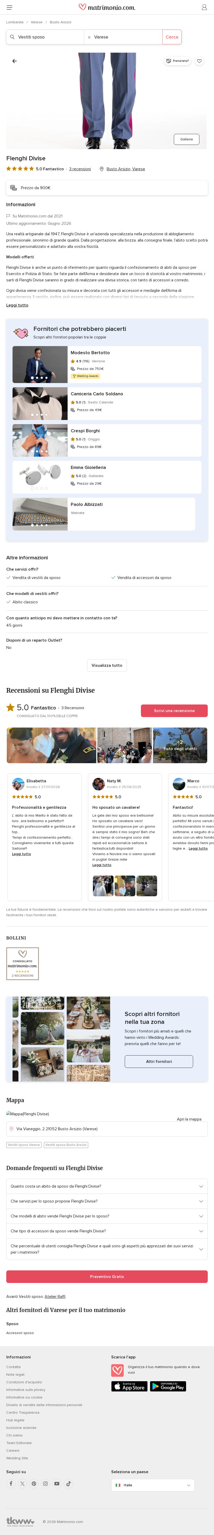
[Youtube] (57, 1483)
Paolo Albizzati (87, 504)
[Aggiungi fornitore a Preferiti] (199, 61)
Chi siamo (14, 1435)
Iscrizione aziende (21, 1427)
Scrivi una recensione (174, 710)
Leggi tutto (17, 305)
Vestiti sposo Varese (24, 1145)
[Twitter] (22, 1483)
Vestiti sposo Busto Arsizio (66, 1145)
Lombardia (15, 22)
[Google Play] (168, 1390)
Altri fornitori (159, 1061)
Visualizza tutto (107, 665)
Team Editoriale (19, 1443)
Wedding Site (17, 1458)
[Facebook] (11, 1483)
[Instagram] (45, 1483)
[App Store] (129, 1390)
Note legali (15, 1374)
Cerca (172, 37)
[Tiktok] (68, 1483)
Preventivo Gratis (107, 1276)
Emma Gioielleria (88, 467)
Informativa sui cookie (24, 1397)
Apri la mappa (189, 1119)
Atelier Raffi (55, 1296)
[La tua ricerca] (14, 61)
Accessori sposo (20, 1333)
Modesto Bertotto (90, 353)
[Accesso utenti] (204, 7)
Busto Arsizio (61, 22)
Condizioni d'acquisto (24, 1382)
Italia (128, 1485)
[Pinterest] (34, 1483)
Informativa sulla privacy (25, 1389)
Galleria (186, 139)
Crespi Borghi (85, 431)
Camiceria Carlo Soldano (97, 394)
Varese (37, 22)
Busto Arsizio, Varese (126, 169)
